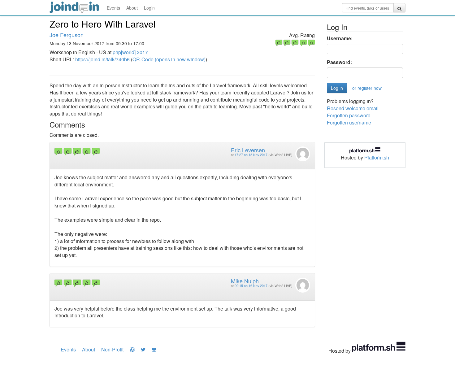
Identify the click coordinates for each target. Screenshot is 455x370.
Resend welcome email (353, 108)
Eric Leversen (248, 150)
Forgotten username (349, 122)
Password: (339, 62)
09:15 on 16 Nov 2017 (251, 285)
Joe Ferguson (67, 35)
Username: (340, 38)
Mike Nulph (245, 281)
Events (113, 8)
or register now (367, 88)
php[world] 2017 (130, 52)
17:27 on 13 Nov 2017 (251, 154)
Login (149, 8)
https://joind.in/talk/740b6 (102, 59)
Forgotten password (348, 115)
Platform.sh (376, 157)
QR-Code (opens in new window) (169, 59)
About (132, 8)
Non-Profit (112, 349)
